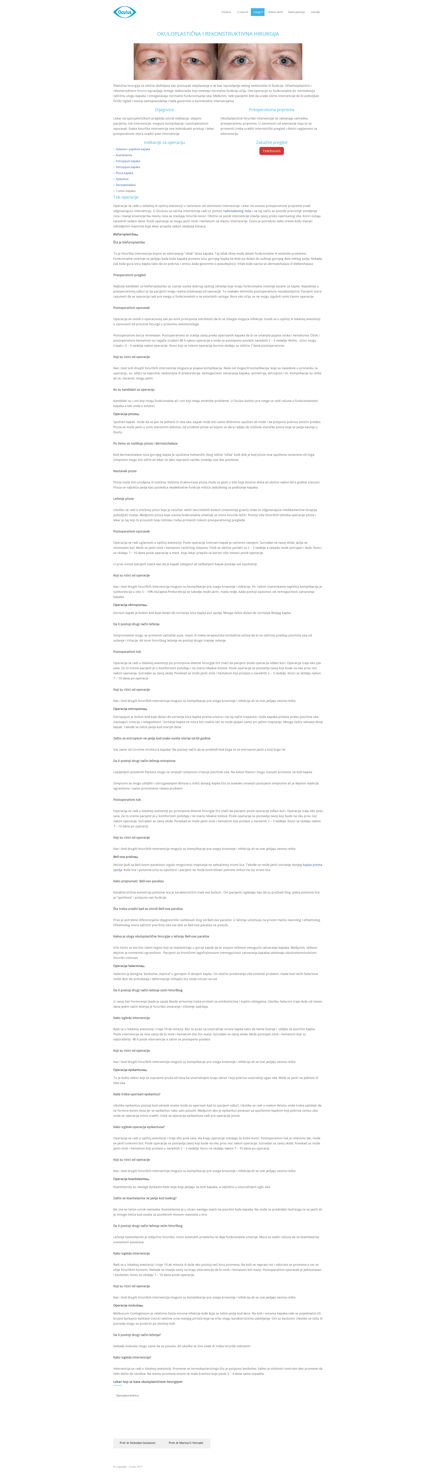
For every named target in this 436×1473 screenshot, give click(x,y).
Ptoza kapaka (124, 173)
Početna (226, 12)
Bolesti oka (274, 12)
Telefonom (272, 151)
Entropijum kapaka (128, 161)
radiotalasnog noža (237, 211)
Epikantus (122, 179)
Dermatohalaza (126, 185)
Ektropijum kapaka (128, 167)
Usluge (257, 12)
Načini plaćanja (296, 12)
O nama (241, 12)
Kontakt (315, 12)
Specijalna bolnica (127, 1395)
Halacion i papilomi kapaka (133, 149)
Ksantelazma (124, 155)
